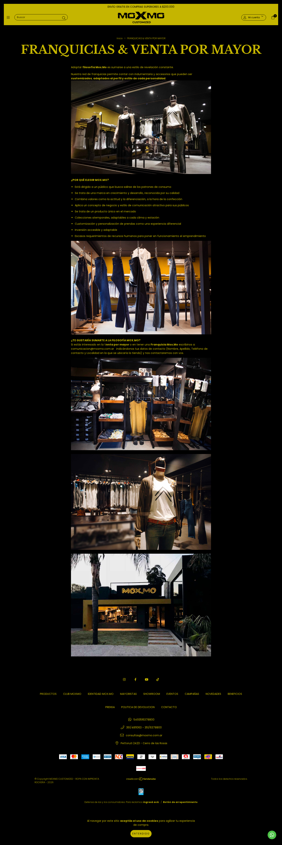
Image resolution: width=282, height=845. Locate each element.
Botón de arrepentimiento (180, 802)
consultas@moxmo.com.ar (144, 735)
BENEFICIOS (235, 694)
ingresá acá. (151, 802)
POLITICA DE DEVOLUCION (138, 707)
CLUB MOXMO (72, 694)
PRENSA (110, 707)
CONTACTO (169, 707)
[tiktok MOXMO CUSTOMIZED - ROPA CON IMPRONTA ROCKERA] (158, 679)
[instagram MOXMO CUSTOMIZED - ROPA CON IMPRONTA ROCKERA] (124, 679)
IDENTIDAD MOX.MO (101, 694)
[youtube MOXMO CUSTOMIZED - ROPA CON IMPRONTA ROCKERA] (146, 679)
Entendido (141, 833)
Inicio (120, 38)
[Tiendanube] (141, 779)
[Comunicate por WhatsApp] (272, 835)
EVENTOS (172, 694)
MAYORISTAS (128, 694)
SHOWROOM (151, 694)
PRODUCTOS (48, 694)
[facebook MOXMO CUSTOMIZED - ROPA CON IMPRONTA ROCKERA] (135, 679)
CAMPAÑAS (192, 694)
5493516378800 (144, 720)
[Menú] (9, 17)
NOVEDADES (213, 694)
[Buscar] (64, 18)
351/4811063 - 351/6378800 (144, 727)
